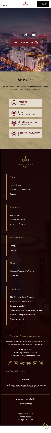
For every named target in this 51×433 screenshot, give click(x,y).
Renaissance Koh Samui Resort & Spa (26, 310)
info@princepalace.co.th (26, 353)
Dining (12, 246)
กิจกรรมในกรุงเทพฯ (17, 220)
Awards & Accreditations (20, 190)
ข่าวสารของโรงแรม (18, 224)
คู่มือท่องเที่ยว (15, 216)
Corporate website (18, 319)
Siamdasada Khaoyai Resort (21, 302)
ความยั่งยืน (14, 276)
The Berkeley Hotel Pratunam (22, 297)
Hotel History (15, 185)
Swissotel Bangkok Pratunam (22, 315)
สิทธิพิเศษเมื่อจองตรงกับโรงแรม (22, 272)
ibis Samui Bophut (17, 306)
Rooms (13, 250)
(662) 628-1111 (26, 350)
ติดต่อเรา (13, 194)
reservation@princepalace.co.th (26, 356)
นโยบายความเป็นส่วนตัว (25, 399)
